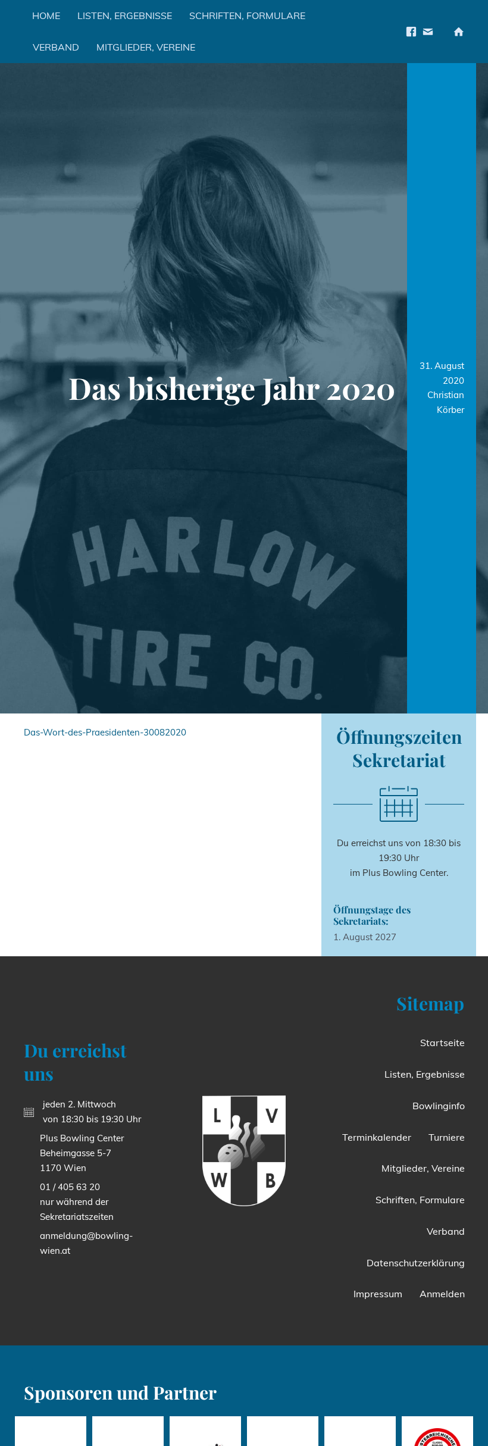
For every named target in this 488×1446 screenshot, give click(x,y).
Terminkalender (376, 1137)
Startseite (442, 1042)
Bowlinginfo (438, 1106)
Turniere (446, 1137)
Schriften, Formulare (247, 15)
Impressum (378, 1294)
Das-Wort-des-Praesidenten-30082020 (105, 732)
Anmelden (442, 1294)
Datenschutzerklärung (416, 1263)
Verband (56, 47)
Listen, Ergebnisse (124, 15)
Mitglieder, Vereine (145, 47)
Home (46, 15)
